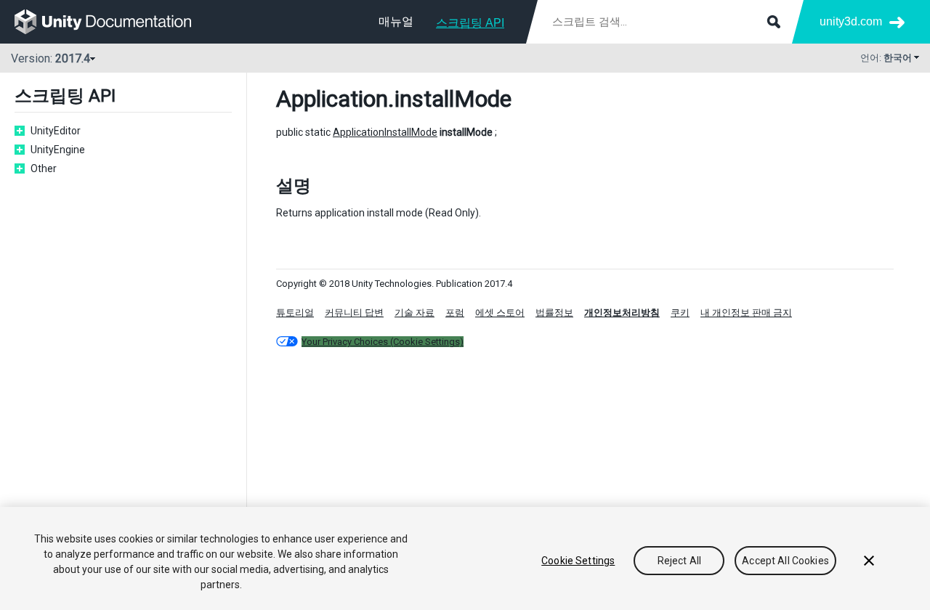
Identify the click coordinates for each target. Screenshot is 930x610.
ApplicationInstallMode (385, 132)
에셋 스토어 (500, 312)
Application (332, 99)
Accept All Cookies (785, 560)
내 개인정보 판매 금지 (746, 312)
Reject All (679, 560)
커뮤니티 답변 (354, 312)
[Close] (869, 561)
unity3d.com (851, 21)
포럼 (454, 312)
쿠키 (680, 312)
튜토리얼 (295, 312)
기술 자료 (414, 312)
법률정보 (554, 312)
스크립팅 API (470, 23)
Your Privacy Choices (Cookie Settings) (383, 341)
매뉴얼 (396, 21)
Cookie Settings (578, 560)
